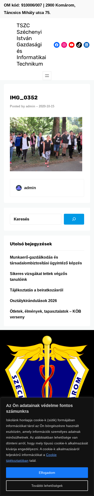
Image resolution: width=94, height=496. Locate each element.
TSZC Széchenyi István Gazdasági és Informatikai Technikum (31, 44)
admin (30, 106)
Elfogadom (47, 473)
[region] (47, 447)
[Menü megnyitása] (47, 75)
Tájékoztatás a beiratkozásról (36, 290)
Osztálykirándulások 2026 (33, 301)
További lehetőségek (47, 486)
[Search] (74, 219)
